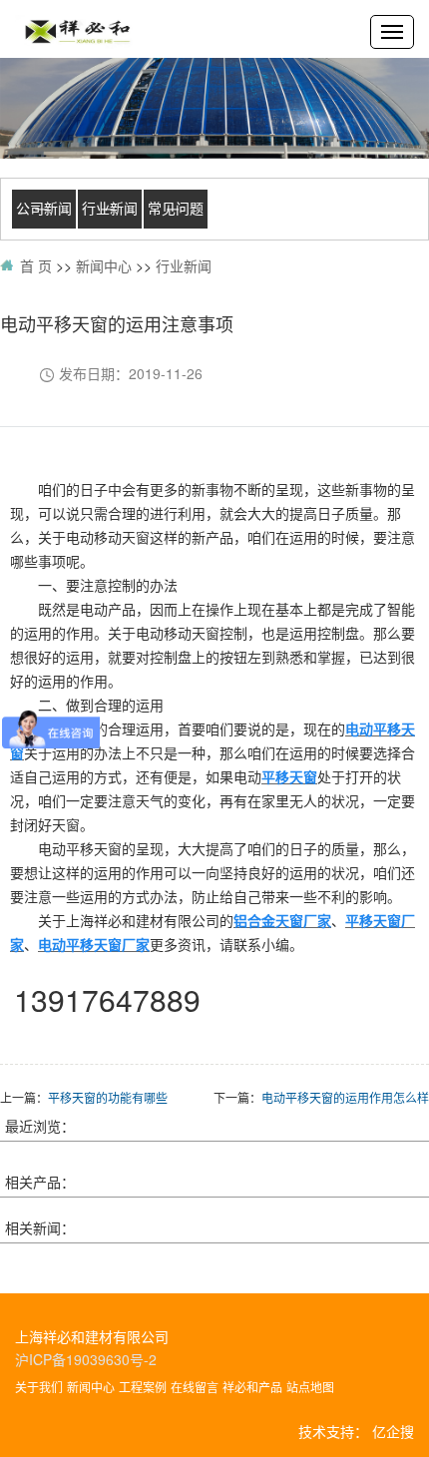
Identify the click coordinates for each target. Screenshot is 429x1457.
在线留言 (194, 1386)
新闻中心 (104, 265)
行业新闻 (110, 209)
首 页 (36, 265)
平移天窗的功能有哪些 (108, 1097)
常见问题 (176, 209)
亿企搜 (393, 1431)
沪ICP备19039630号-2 (86, 1359)
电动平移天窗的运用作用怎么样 (345, 1097)
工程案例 (143, 1386)
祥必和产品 (252, 1386)
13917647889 (107, 1000)
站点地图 (310, 1386)
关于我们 (39, 1386)
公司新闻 (44, 209)
